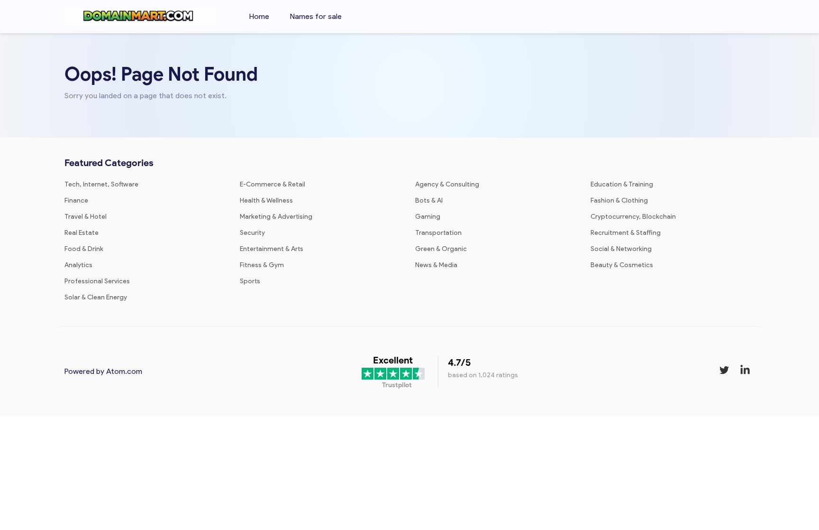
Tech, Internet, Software (101, 184)
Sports (250, 281)
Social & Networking (621, 249)
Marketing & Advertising (276, 217)
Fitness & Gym (262, 265)
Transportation (438, 233)
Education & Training (622, 184)
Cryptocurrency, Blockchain (633, 217)
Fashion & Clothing (619, 200)
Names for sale (316, 16)
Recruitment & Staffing (626, 233)
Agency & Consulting (447, 184)
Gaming (427, 217)
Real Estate (81, 233)
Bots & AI (429, 200)
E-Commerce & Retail (272, 184)
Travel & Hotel (85, 217)
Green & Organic (441, 249)
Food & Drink (83, 249)
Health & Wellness (266, 200)
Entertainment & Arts (271, 249)
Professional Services (97, 281)
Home (259, 16)
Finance (76, 200)
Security (252, 233)
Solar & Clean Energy (95, 297)
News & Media (436, 265)
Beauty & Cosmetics (622, 265)
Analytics (78, 265)
